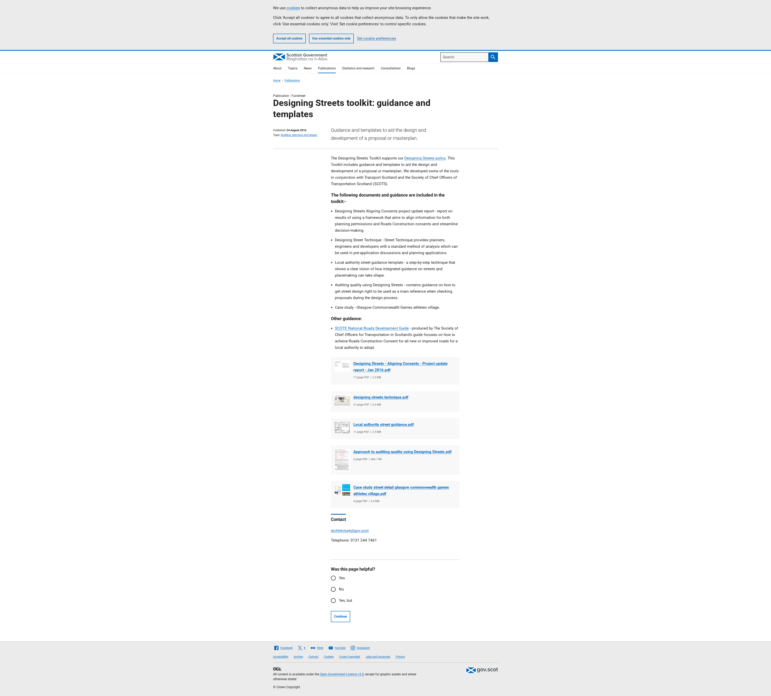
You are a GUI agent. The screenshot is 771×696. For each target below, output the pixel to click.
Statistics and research (358, 68)
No (341, 589)
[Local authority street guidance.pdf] (342, 427)
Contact (313, 656)
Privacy (400, 656)
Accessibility (280, 656)
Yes (342, 578)
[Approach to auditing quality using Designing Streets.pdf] (342, 460)
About (277, 68)
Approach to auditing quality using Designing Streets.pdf (402, 451)
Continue (340, 616)
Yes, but (345, 600)
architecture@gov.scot (350, 530)
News (308, 68)
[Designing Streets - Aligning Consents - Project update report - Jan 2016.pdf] (342, 366)
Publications (327, 68)
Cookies (329, 656)
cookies (293, 8)
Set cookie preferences (376, 38)
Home (276, 80)
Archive (298, 656)
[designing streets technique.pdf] (342, 399)
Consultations (391, 68)
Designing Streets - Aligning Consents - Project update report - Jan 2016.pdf (400, 366)
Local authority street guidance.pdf (383, 424)
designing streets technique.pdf (380, 397)
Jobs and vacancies (378, 656)
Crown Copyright (349, 656)
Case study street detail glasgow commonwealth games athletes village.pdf (401, 490)
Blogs (411, 68)
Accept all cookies (289, 38)
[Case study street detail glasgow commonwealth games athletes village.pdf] (342, 490)
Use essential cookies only (331, 38)
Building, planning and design (299, 135)
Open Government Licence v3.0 (342, 674)
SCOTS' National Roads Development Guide (372, 328)
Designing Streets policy (425, 158)
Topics (292, 68)
